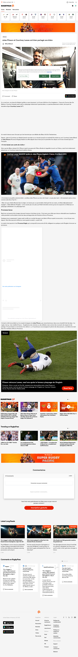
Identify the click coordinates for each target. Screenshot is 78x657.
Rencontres (16, 9)
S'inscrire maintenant (47, 621)
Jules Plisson (6, 139)
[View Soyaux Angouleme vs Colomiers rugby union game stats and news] (33, 17)
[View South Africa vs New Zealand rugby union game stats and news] (5, 17)
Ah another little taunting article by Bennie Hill (67, 575)
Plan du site (38, 636)
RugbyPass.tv (47, 625)
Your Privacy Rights (23, 76)
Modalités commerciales (56, 637)
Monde (46, 640)
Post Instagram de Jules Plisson (9, 90)
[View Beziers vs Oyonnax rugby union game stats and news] (43, 17)
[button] (13, 539)
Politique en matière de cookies (56, 631)
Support (55, 644)
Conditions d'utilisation (56, 626)
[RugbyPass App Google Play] (14, 627)
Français (46, 647)
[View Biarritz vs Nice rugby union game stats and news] (24, 17)
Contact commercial (56, 647)
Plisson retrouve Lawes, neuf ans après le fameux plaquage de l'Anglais (32, 382)
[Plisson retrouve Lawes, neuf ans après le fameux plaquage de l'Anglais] (39, 355)
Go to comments (8, 589)
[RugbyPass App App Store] (14, 623)
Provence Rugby (22, 223)
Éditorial (55, 651)
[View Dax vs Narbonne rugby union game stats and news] (52, 17)
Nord (45, 634)
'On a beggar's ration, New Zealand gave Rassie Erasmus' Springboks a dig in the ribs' (9, 573)
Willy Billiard (9, 44)
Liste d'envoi (47, 628)
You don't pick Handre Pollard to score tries (28, 569)
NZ (45, 643)
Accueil (37, 620)
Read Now (68, 388)
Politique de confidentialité (57, 621)
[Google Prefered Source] (69, 96)
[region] (39, 73)
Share (15, 96)
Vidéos (37, 633)
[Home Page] (7, 6)
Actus (2, 9)
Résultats (8, 9)
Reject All (44, 76)
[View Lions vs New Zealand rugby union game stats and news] (15, 17)
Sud (45, 637)
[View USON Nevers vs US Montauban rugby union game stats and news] (71, 17)
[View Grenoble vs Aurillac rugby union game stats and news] (61, 17)
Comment (7, 96)
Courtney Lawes (15, 106)
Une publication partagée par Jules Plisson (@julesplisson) (22, 318)
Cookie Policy (49, 72)
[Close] (60, 67)
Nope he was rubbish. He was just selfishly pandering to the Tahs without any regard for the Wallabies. (9, 582)
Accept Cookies (55, 76)
